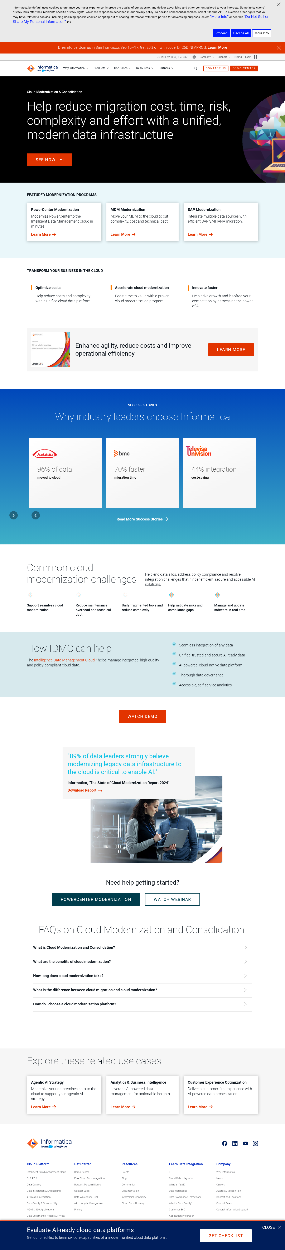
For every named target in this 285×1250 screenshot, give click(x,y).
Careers (220, 1184)
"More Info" (219, 17)
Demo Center (81, 1172)
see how (46, 159)
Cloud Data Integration (181, 1178)
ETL (171, 1172)
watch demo (142, 716)
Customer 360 (177, 1209)
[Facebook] (224, 1143)
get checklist (226, 1235)
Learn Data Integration (186, 1164)
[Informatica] (42, 68)
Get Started (82, 1164)
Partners (164, 68)
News (219, 1178)
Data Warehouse (178, 1190)
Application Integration (181, 1215)
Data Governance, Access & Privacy (46, 1215)
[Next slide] (13, 515)
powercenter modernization (96, 899)
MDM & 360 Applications (40, 1209)
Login (248, 57)
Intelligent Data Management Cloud (46, 1172)
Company (205, 57)
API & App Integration (39, 1197)
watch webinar (172, 899)
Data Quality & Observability (42, 1203)
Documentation (130, 1190)
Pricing (238, 57)
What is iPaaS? (177, 1184)
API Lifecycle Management (88, 1203)
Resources (143, 68)
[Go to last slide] (36, 515)
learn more (231, 349)
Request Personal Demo (87, 1184)
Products (99, 68)
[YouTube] (245, 1143)
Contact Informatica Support (232, 1209)
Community (128, 1184)
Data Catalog (34, 1184)
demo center (244, 68)
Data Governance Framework (185, 1197)
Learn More (217, 47)
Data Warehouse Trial (86, 1197)
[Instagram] (255, 1143)
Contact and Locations (228, 1197)
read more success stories (140, 519)
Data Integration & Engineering (44, 1190)
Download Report (82, 790)
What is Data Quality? (180, 1203)
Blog (124, 1178)
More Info (262, 33)
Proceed (221, 33)
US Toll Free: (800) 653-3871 (173, 57)
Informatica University (134, 1197)
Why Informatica (74, 68)
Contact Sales (82, 1190)
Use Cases (120, 68)
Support (222, 57)
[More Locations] (194, 57)
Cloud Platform (38, 1164)
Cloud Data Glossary (133, 1203)
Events (125, 1172)
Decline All (241, 33)
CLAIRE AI (32, 1178)
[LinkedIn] (235, 1143)
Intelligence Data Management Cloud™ (65, 660)
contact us (216, 68)
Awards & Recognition (228, 1190)
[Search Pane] (195, 68)
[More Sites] (255, 57)
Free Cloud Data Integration (89, 1178)
